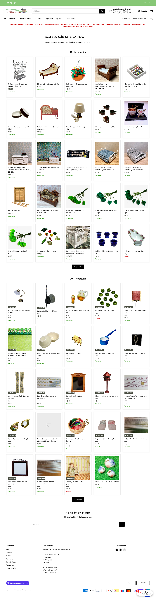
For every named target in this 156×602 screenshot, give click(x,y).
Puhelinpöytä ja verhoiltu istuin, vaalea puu (48, 128)
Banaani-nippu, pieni (73, 353)
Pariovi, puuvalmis (14, 210)
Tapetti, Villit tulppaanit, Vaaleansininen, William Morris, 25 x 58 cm (19, 169)
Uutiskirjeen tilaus (139, 18)
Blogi (151, 18)
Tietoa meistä (70, 18)
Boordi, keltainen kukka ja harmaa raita (46, 397)
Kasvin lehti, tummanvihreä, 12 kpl (135, 211)
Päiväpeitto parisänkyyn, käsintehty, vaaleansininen (104, 168)
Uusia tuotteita (25, 18)
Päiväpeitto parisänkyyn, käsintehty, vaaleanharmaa (134, 168)
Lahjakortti (49, 18)
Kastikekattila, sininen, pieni (105, 353)
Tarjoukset (37, 18)
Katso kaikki (78, 267)
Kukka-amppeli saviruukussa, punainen (76, 85)
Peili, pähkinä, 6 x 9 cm (74, 396)
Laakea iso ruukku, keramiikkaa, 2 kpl (48, 354)
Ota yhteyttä (125, 18)
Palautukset (10, 559)
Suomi (146, 3)
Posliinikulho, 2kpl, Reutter (134, 127)
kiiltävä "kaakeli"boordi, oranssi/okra (46, 483)
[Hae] (102, 11)
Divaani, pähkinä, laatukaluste (48, 84)
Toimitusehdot (11, 568)
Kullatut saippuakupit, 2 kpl (18, 439)
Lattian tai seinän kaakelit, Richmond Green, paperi (17, 354)
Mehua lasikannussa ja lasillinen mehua (77, 311)
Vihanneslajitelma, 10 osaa (46, 251)
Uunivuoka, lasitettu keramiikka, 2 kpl (19, 128)
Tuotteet (12, 18)
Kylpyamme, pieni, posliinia (134, 251)
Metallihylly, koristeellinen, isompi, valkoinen (17, 85)
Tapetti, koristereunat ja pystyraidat (74, 483)
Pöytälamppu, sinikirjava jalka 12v (77, 128)
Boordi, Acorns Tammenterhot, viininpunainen (135, 397)
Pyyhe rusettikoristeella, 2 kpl (105, 439)
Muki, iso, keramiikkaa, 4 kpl (105, 127)
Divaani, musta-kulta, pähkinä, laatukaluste (48, 211)
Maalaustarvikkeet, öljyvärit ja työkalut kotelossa (135, 85)
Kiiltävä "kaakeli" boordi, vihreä (135, 439)
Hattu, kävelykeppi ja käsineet (47, 311)
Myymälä (59, 18)
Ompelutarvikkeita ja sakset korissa (76, 440)
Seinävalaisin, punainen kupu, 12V (135, 311)
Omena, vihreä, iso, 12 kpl (104, 310)
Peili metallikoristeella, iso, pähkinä (17, 483)
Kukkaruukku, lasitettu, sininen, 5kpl (106, 252)
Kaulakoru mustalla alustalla (134, 353)
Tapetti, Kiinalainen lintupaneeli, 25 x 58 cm (48, 168)
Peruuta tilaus (11, 562)
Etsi (7, 550)
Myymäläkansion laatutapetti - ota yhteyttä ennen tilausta (48, 440)
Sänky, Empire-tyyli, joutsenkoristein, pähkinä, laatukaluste (104, 86)
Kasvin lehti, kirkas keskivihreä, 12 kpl (106, 211)
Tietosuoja (9, 553)
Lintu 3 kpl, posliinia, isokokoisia (107, 482)
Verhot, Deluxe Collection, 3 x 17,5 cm (18, 397)
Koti (4, 18)
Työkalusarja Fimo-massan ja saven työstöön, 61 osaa (76, 168)
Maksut (8, 556)
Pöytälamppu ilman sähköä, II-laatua (19, 311)
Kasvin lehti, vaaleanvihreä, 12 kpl (19, 252)
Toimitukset (10, 565)
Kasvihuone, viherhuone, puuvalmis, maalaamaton (75, 252)
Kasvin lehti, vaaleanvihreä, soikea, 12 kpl (76, 211)
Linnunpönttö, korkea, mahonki (106, 396)
